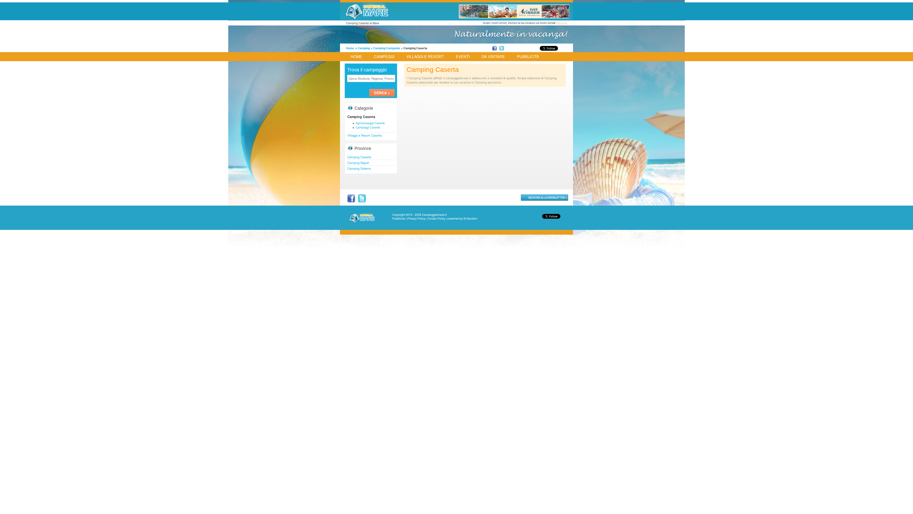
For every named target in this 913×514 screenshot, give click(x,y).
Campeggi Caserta (368, 127)
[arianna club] (514, 17)
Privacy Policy (416, 218)
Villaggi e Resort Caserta (364, 135)
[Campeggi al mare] (367, 17)
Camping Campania (386, 48)
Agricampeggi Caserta (370, 123)
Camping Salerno (359, 168)
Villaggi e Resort (425, 56)
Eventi (463, 56)
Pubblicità (528, 56)
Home (350, 48)
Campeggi (384, 56)
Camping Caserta (359, 157)
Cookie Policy (436, 218)
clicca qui (561, 22)
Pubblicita (398, 218)
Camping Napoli (358, 162)
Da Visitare (493, 56)
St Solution (470, 218)
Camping (364, 48)
